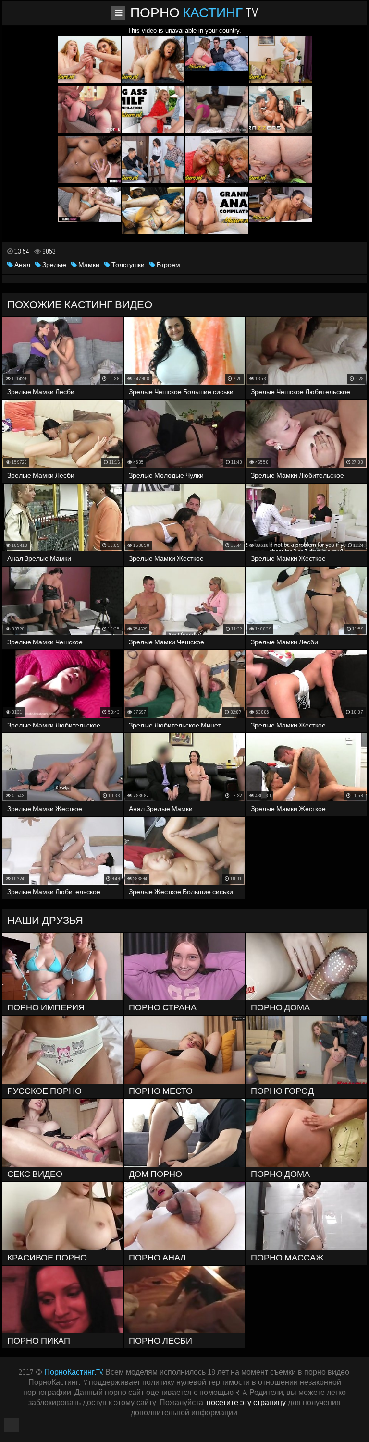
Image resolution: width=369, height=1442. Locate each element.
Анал (21, 264)
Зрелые (53, 264)
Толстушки (127, 264)
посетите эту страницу (246, 1402)
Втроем (167, 264)
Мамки (88, 264)
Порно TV (194, 12)
